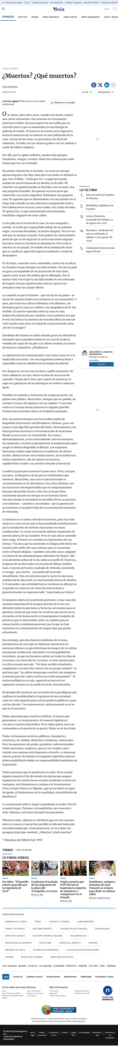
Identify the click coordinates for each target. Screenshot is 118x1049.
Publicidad (86, 976)
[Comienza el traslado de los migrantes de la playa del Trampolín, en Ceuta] (44, 868)
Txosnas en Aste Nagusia (73, 928)
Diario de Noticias (34, 991)
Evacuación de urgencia (18, 942)
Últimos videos (15, 857)
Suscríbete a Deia (104, 976)
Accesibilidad (84, 1032)
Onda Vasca (31, 995)
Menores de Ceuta (15, 949)
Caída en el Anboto (70, 942)
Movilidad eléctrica (62, 957)
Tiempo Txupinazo (15, 928)
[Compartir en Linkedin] (106, 85)
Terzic (37, 921)
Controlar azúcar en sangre (82, 949)
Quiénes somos (35, 976)
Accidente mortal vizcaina (47, 935)
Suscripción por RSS (82, 993)
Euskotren (45, 942)
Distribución (54, 991)
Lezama (9, 957)
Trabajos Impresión (81, 991)
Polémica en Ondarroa (46, 949)
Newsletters (70, 976)
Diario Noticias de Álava (11, 993)
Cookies (65, 1032)
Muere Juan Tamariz (32, 957)
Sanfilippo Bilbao (15, 935)
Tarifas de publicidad (58, 995)
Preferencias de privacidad (110, 1035)
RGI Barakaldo (78, 935)
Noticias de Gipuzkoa (35, 993)
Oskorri (92, 942)
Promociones (53, 976)
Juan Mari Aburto (42, 928)
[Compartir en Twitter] (100, 85)
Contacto (18, 976)
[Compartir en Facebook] (93, 85)
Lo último (88, 190)
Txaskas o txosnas (59, 921)
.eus (5, 976)
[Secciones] (3, 8)
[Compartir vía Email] (113, 85)
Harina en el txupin (16, 921)
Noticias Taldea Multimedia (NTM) (12, 996)
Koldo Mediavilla (24, 849)
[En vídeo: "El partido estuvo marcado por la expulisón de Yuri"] (15, 868)
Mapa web (53, 993)
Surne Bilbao (102, 928)
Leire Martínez (85, 921)
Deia (4, 991)
